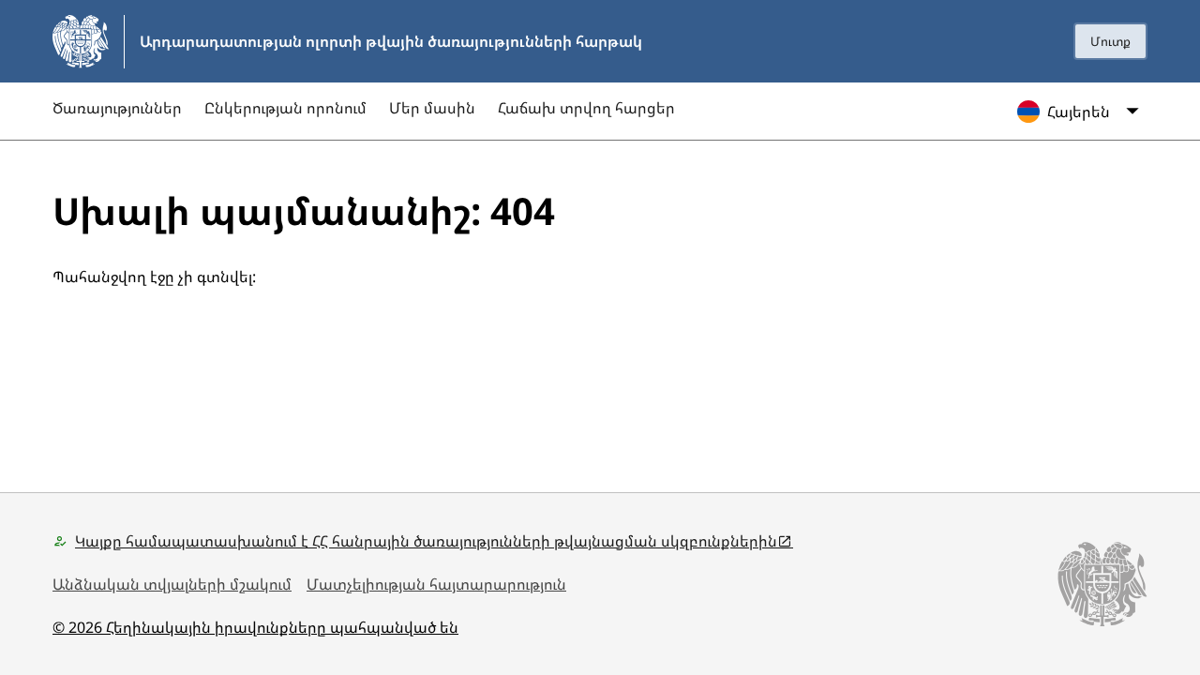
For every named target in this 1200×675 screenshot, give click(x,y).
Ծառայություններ (117, 108)
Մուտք (1110, 41)
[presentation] (1110, 41)
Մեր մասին (432, 108)
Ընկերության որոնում (285, 108)
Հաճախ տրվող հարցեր (586, 108)
